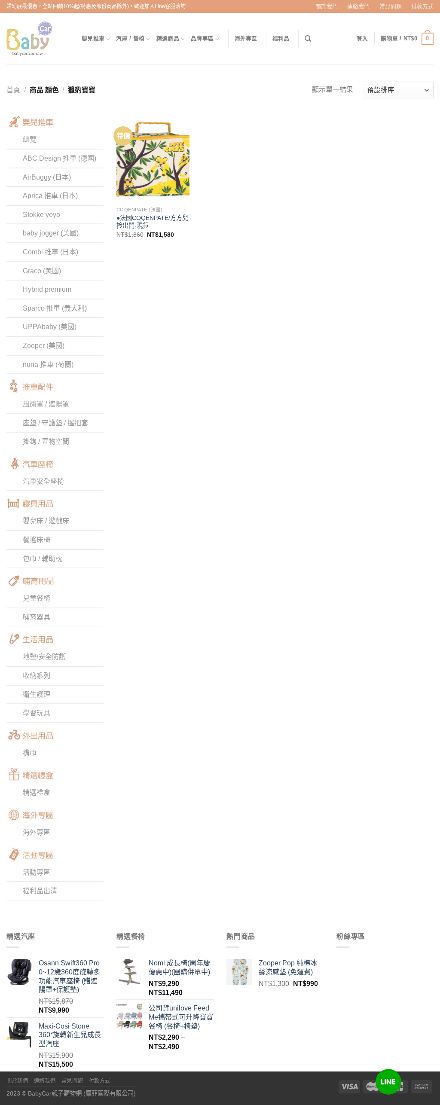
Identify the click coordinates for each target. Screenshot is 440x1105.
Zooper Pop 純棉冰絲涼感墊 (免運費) (288, 967)
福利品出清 (40, 890)
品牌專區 (202, 38)
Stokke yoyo (41, 214)
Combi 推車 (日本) (50, 252)
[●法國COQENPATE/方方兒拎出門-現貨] (152, 157)
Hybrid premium (47, 289)
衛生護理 (36, 694)
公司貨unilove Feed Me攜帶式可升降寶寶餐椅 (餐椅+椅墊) (181, 1017)
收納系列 (36, 675)
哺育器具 (36, 617)
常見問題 (390, 6)
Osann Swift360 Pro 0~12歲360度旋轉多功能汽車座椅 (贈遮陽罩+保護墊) (69, 976)
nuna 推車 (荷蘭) (48, 364)
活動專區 (36, 872)
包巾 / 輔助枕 (42, 558)
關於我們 (326, 6)
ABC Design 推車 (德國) (59, 158)
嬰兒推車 (93, 38)
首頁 (13, 90)
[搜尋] (308, 39)
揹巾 (30, 753)
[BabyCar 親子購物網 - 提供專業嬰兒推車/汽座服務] (37, 38)
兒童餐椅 (36, 598)
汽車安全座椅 (43, 481)
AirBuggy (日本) (47, 177)
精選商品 (167, 38)
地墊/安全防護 (44, 656)
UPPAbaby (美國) (49, 326)
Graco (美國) (42, 271)
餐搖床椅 (36, 539)
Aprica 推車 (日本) (50, 195)
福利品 (281, 38)
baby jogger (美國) (51, 233)
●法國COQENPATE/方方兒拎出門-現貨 (152, 221)
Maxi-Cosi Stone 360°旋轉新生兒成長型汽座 (70, 1035)
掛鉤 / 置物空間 (46, 441)
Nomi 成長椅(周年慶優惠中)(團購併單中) (179, 967)
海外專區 (246, 38)
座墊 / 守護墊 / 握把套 (55, 423)
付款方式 (422, 6)
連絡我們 (358, 6)
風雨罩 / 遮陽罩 (46, 404)
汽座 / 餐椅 (130, 38)
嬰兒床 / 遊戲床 (46, 521)
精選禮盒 (36, 792)
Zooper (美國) (43, 345)
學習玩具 (36, 713)
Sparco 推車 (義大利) (55, 308)
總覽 (30, 139)
